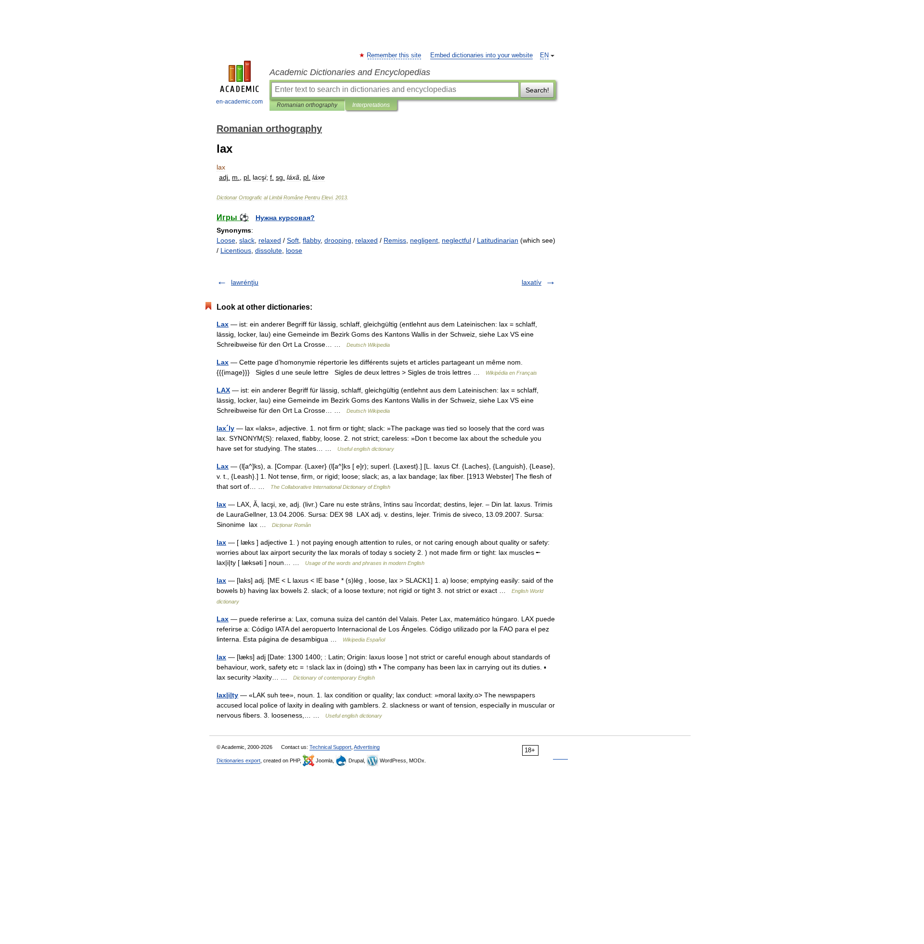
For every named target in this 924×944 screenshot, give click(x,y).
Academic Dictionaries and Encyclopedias (350, 72)
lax (221, 504)
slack (247, 240)
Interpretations (371, 105)
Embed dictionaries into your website (481, 55)
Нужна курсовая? (285, 218)
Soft (293, 240)
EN (544, 55)
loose (294, 250)
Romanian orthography (307, 105)
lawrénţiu (244, 282)
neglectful (456, 240)
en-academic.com (239, 101)
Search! (537, 90)
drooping (337, 240)
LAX (223, 390)
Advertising (367, 747)
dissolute (268, 250)
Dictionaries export (238, 760)
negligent (424, 240)
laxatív (531, 282)
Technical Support (330, 747)
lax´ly (225, 428)
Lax (223, 324)
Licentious (235, 250)
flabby (312, 240)
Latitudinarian (497, 240)
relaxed (269, 240)
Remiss (395, 240)
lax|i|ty (227, 695)
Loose (226, 240)
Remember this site (394, 55)
